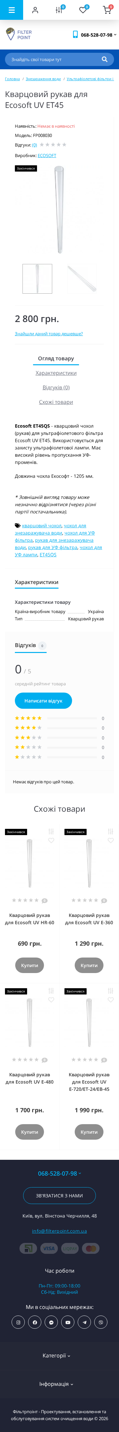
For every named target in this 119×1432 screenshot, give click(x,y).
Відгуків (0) (56, 387)
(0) (34, 145)
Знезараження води (43, 78)
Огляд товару (56, 358)
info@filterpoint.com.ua (59, 1231)
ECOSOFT (47, 155)
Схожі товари (56, 402)
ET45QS (48, 554)
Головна (12, 78)
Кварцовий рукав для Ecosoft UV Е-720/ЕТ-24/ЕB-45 (89, 1081)
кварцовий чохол (41, 525)
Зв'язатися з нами (59, 1195)
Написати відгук (43, 701)
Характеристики (56, 372)
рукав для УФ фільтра (52, 547)
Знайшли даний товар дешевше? (49, 334)
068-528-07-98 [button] (57, 1173)
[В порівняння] (51, 831)
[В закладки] (51, 840)
